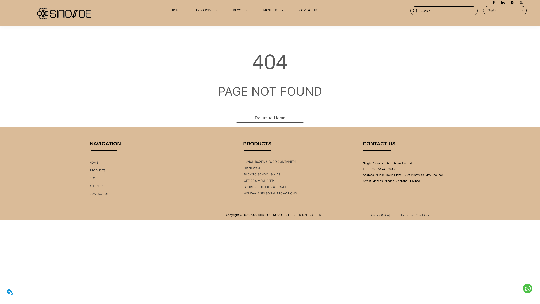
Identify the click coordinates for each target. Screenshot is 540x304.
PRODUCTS (203, 10)
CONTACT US (308, 10)
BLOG (237, 10)
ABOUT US (270, 10)
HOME (176, 10)
